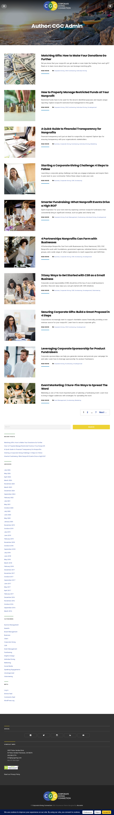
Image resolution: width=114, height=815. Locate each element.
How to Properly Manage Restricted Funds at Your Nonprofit (75, 94)
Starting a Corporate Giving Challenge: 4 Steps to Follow (74, 167)
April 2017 (7, 590)
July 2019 (7, 532)
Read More (45, 70)
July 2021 (7, 501)
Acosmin (80, 805)
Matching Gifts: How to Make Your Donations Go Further (73, 57)
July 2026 (7, 470)
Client (6, 638)
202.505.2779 (11, 755)
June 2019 (7, 535)
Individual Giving (81, 70)
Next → (103, 412)
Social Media (8, 666)
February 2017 (9, 594)
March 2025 (8, 487)
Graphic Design (9, 656)
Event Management (71, 217)
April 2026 (7, 477)
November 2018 (9, 542)
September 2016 (9, 607)
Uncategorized (92, 107)
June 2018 (7, 556)
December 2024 (9, 491)
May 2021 (7, 504)
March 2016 (8, 611)
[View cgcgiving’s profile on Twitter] (44, 735)
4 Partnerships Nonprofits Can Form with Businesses (69, 240)
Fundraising (72, 70)
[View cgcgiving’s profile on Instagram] (57, 735)
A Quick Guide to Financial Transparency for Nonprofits (71, 130)
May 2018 (7, 559)
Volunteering (96, 290)
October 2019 (8, 528)
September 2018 (9, 549)
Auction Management (11, 625)
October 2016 (8, 604)
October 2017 (8, 577)
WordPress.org (9, 700)
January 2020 (8, 521)
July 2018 (7, 552)
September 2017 (9, 580)
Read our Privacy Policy (12, 774)
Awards (6, 628)
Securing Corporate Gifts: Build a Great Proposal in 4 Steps (75, 313)
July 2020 (7, 511)
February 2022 (9, 497)
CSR (66, 70)
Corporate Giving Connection (42, 805)
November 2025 (9, 484)
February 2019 (9, 539)
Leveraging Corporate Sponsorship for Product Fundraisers (73, 350)
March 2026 (8, 480)
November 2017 (9, 573)
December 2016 (9, 597)
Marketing (94, 144)
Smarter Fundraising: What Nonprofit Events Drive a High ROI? (75, 204)
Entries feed (8, 693)
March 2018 (8, 563)
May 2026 (7, 473)
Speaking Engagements (12, 669)
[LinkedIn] (70, 735)
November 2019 (9, 525)
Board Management (10, 632)
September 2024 (9, 494)
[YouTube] (83, 735)
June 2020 (7, 515)
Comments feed (9, 697)
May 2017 (7, 587)
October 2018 (8, 546)
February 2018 (9, 566)
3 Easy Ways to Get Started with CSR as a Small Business (73, 277)
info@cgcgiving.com (14, 758)
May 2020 (7, 518)
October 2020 (8, 508)
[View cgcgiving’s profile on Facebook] (30, 735)
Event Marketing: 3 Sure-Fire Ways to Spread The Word (74, 387)
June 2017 (7, 583)
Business (57, 144)
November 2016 (9, 601)
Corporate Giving (59, 70)
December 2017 (9, 570)
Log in (6, 690)
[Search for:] (37, 427)
